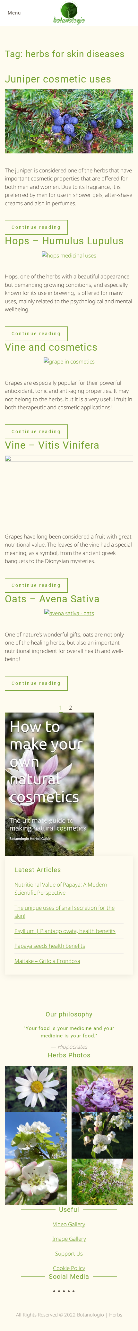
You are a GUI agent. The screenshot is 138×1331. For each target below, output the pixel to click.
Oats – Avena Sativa (52, 599)
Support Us (69, 1253)
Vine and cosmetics (51, 347)
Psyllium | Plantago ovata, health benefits (65, 931)
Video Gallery (69, 1224)
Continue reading (36, 227)
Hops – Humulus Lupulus (64, 241)
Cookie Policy (69, 1268)
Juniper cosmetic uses (58, 79)
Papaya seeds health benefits (49, 945)
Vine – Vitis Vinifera (52, 445)
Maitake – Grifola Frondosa (47, 961)
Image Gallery (69, 1238)
